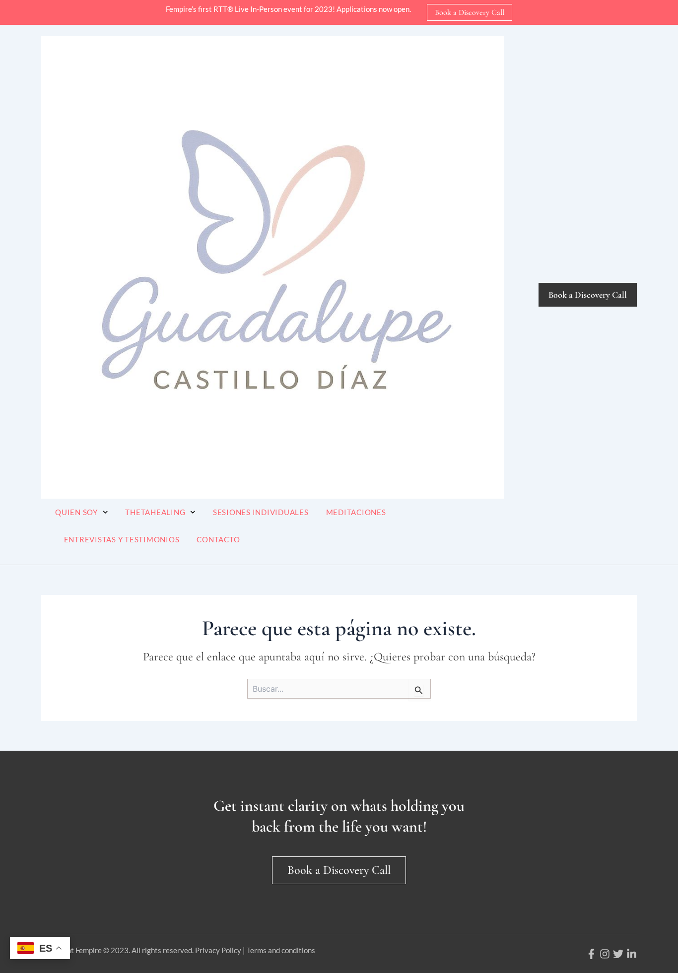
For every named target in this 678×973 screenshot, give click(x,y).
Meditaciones (356, 512)
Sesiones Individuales (261, 512)
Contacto (218, 539)
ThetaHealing (155, 512)
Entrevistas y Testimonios (122, 539)
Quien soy (76, 512)
